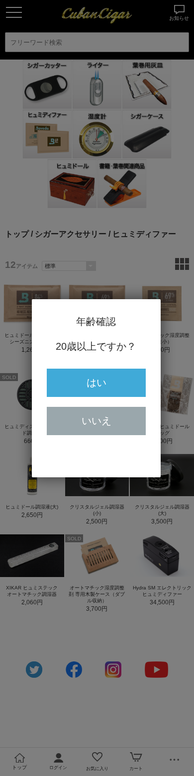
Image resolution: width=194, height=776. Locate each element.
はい (96, 382)
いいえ (96, 420)
